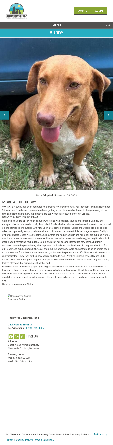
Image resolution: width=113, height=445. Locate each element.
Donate (83, 10)
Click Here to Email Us (20, 324)
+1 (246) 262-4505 (34, 328)
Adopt (99, 10)
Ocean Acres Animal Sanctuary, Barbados (70, 434)
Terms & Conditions (44, 440)
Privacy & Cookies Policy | (20, 440)
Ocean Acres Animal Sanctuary (31, 434)
